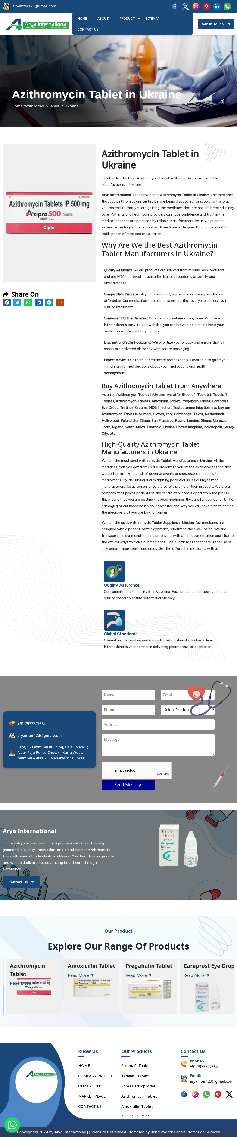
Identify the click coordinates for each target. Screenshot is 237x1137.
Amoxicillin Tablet (137, 1106)
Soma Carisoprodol (138, 1086)
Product (127, 18)
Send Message (128, 784)
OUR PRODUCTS (92, 1086)
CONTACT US (90, 1106)
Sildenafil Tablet (135, 1065)
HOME (82, 18)
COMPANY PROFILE (95, 1075)
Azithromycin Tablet (139, 1096)
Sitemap (152, 18)
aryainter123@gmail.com (34, 6)
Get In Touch (213, 24)
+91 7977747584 (31, 723)
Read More (19, 983)
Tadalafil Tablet (135, 1075)
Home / (18, 106)
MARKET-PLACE (92, 1096)
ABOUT (103, 18)
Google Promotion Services (197, 1132)
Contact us (88, 29)
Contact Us (18, 882)
